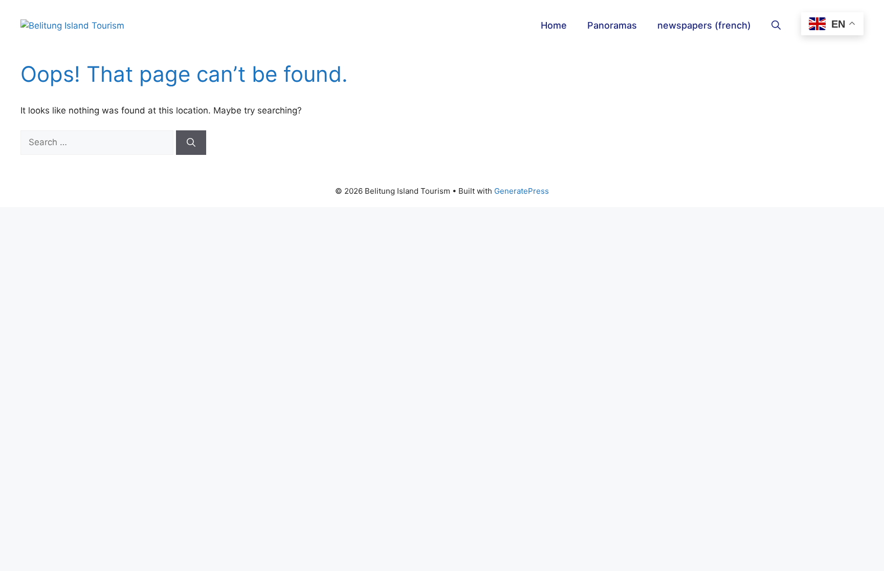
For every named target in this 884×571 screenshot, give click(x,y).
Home (554, 25)
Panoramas (612, 25)
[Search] (191, 142)
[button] (776, 25)
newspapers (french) (704, 25)
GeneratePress (521, 191)
